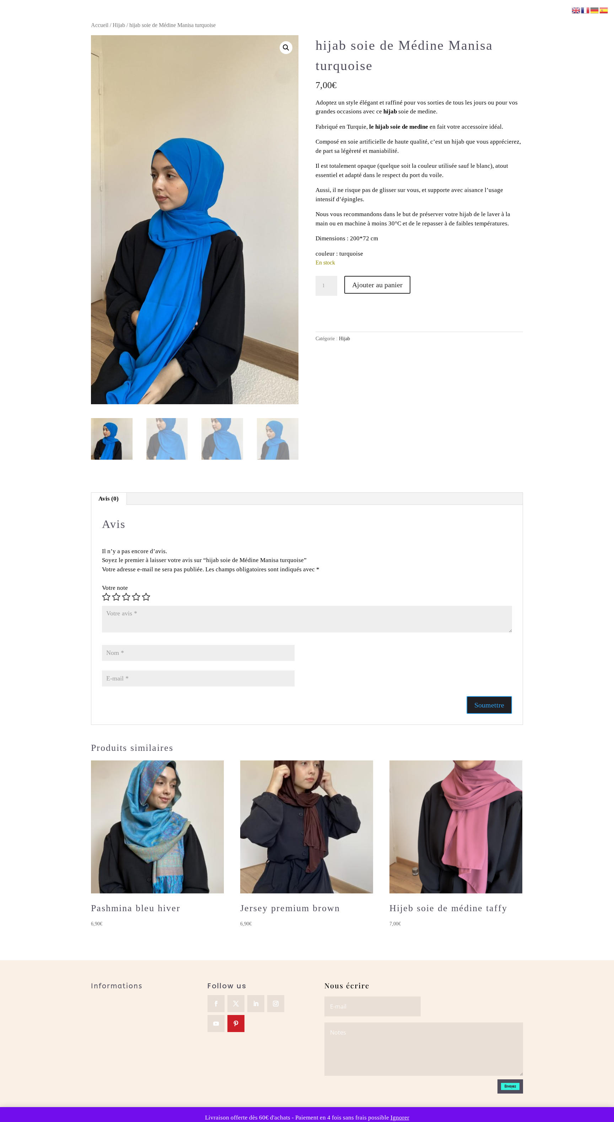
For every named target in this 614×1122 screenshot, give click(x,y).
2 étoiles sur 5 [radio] (116, 597)
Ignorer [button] (400, 1117)
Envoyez (510, 1086)
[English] (576, 9)
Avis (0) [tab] (108, 498)
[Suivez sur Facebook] (216, 1003)
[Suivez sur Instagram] (275, 1003)
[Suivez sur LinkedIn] (255, 1003)
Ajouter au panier (377, 285)
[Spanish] (604, 9)
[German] (594, 9)
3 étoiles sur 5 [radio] (126, 597)
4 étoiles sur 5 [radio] (136, 597)
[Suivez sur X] (235, 1003)
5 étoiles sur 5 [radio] (146, 597)
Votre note (115, 587)
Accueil (99, 25)
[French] (585, 9)
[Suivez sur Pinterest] (235, 1023)
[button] (286, 47)
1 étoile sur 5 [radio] (106, 597)
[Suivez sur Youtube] (216, 1023)
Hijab (119, 25)
